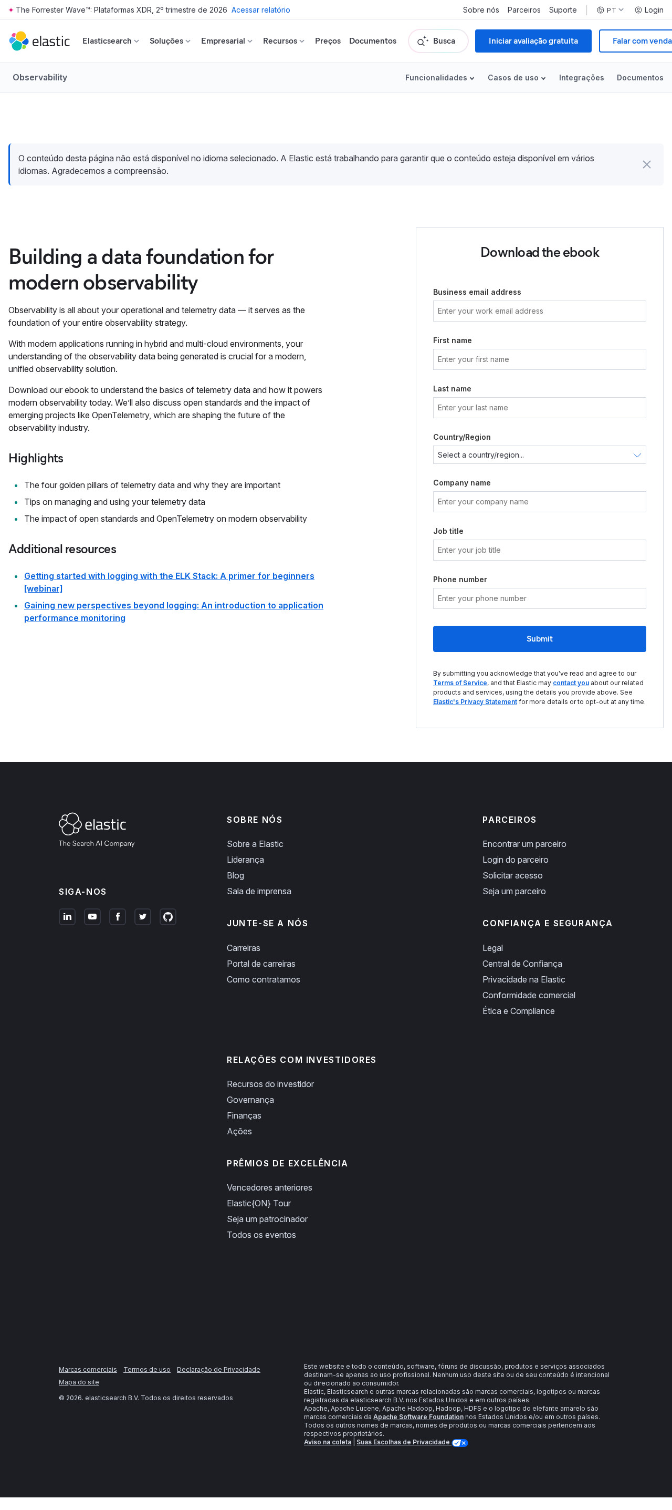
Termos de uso (147, 1369)
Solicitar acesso (512, 875)
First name (452, 340)
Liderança (245, 859)
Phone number (460, 579)
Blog (235, 875)
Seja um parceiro (514, 891)
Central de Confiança (522, 963)
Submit (540, 639)
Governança (250, 1099)
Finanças (244, 1115)
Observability (40, 77)
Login (654, 10)
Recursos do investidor (270, 1084)
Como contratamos (263, 979)
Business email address (477, 291)
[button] (646, 164)
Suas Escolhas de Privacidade (404, 1442)
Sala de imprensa (259, 891)
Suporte (563, 10)
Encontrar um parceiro (524, 844)
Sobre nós (481, 10)
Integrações (581, 77)
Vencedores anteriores (269, 1187)
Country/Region (462, 436)
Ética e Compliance (518, 1011)
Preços (328, 41)
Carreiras (243, 948)
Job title (448, 530)
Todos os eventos (261, 1234)
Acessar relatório (261, 9)
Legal (492, 948)
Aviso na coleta (327, 1442)
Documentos (372, 41)
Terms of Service (460, 683)
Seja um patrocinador (267, 1219)
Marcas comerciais (88, 1369)
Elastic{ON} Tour (259, 1203)
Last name (452, 388)
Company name (462, 482)
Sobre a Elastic (255, 844)
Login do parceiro (515, 859)
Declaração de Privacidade (218, 1369)
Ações (239, 1131)
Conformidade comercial (528, 995)
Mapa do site (79, 1382)
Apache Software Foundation (418, 1417)
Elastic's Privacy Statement (475, 702)
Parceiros (524, 10)
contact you (571, 683)
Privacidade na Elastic (523, 979)
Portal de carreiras (261, 963)
